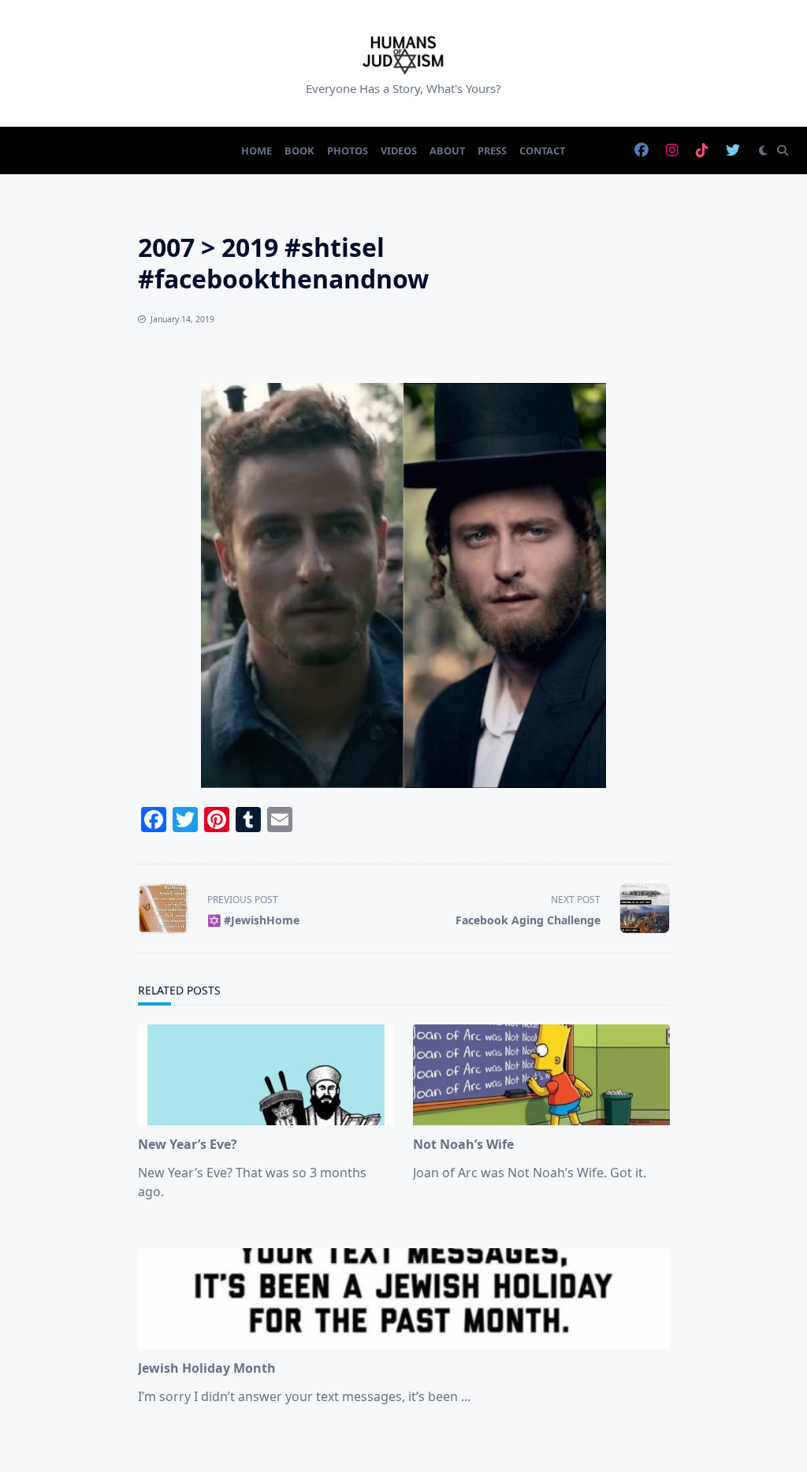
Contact (542, 150)
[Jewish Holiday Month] (404, 1298)
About (447, 150)
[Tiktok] (702, 150)
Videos (399, 150)
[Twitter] (733, 150)
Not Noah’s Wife (463, 1144)
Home (256, 150)
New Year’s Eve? (187, 1144)
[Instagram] (672, 150)
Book (299, 150)
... (465, 1396)
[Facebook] (641, 150)
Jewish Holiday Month (207, 1368)
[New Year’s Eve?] (266, 1074)
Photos (347, 150)
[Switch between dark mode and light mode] (763, 150)
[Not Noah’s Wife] (541, 1074)
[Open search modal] (782, 150)
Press (492, 150)
